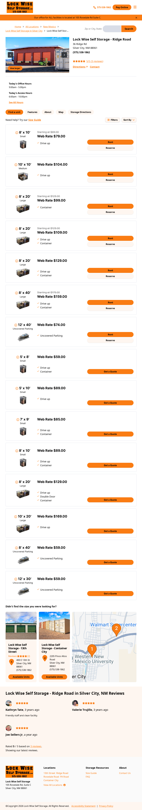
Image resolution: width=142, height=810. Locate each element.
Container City (51, 780)
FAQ (88, 776)
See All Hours (16, 102)
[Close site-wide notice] (136, 17)
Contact (95, 66)
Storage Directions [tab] (81, 112)
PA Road (64, 776)
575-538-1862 (104, 7)
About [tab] (48, 112)
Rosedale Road (51, 776)
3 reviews (35, 746)
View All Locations (55, 785)
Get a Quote (110, 371)
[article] (21, 647)
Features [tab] (32, 112)
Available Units (21, 676)
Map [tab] (61, 112)
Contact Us (125, 773)
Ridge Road (62, 773)
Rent (110, 142)
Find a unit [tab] (14, 112)
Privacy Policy (106, 806)
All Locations (32, 26)
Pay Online (122, 7)
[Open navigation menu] (135, 7)
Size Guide (34, 120)
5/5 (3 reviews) (94, 61)
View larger (15, 68)
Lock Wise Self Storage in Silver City (24, 30)
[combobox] (112, 28)
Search (129, 28)
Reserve (110, 148)
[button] (11, 661)
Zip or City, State (93, 28)
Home (18, 26)
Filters (114, 119)
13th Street (49, 773)
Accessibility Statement (83, 806)
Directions (79, 66)
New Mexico (49, 26)
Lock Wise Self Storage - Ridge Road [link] (58, 30)
